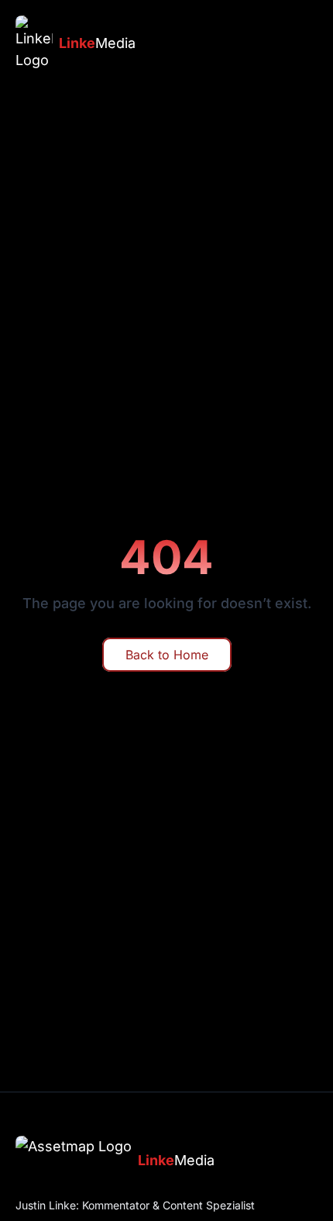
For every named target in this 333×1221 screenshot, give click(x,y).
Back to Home (166, 654)
